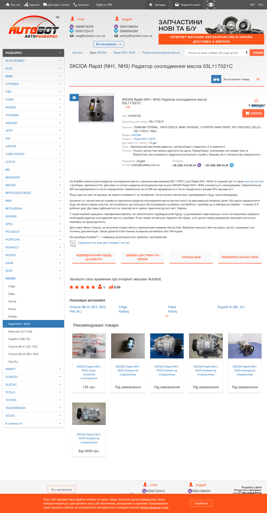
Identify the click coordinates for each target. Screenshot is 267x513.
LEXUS (10, 162)
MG (7, 169)
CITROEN (12, 84)
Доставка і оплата (56, 4)
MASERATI (12, 177)
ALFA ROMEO (14, 60)
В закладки (257, 105)
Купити (256, 113)
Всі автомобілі (61, 489)
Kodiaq (12, 316)
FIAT (8, 92)
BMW (9, 76)
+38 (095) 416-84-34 (184, 165)
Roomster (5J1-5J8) (20, 331)
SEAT (9, 271)
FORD (9, 99)
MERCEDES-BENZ (18, 193)
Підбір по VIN (104, 4)
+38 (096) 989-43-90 (216, 165)
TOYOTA (10, 400)
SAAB (9, 263)
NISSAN (11, 216)
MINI (8, 200)
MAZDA (10, 185)
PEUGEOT (12, 232)
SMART (10, 369)
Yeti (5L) (13, 361)
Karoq (11, 309)
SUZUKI (10, 384)
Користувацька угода (154, 507)
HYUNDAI (12, 115)
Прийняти (201, 503)
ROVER (10, 255)
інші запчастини (254, 181)
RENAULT (12, 247)
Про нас (12, 4)
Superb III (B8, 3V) (19, 339)
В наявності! (13, 423)
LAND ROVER (15, 154)
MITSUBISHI (13, 208)
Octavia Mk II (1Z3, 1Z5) (22, 346)
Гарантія (31, 4)
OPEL (9, 224)
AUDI (8, 68)
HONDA (10, 107)
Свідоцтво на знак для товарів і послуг (104, 242)
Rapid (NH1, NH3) (19, 324)
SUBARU (11, 377)
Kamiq (12, 301)
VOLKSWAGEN (15, 408)
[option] (96, 108)
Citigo (11, 286)
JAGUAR (11, 123)
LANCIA (10, 146)
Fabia (11, 294)
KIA (7, 138)
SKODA (33, 278)
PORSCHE (12, 239)
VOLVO (10, 415)
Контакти (81, 4)
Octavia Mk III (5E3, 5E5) (23, 354)
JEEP (9, 130)
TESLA (10, 392)
